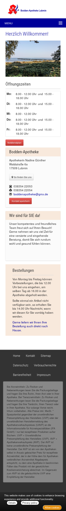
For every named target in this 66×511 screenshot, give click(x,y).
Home (16, 356)
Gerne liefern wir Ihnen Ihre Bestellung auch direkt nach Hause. (30, 326)
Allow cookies (52, 507)
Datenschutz (20, 365)
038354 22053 (23, 186)
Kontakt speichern (20, 200)
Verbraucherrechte (45, 365)
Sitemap (46, 356)
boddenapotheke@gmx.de (31, 194)
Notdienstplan (14, 142)
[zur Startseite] (24, 9)
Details (12, 502)
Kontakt (30, 356)
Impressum (44, 375)
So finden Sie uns (22, 177)
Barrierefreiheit (22, 375)
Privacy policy (29, 502)
